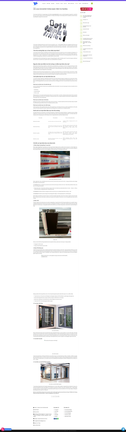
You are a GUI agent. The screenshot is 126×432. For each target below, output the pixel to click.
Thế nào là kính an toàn (87, 51)
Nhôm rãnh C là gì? (86, 22)
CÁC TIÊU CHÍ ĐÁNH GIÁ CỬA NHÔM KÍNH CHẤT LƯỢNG (87, 16)
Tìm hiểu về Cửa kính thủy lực (88, 58)
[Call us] (58, 418)
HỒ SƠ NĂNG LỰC (85, 3)
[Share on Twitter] (53, 396)
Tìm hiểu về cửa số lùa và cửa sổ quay (88, 49)
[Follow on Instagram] (56, 418)
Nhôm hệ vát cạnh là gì (86, 45)
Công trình (57, 3)
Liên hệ (56, 416)
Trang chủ (56, 409)
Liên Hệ (80, 3)
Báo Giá (65, 3)
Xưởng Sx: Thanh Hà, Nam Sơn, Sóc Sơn (40, 418)
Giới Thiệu (48, 3)
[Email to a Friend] (55, 396)
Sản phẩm (52, 3)
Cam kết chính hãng (68, 409)
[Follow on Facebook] (54, 418)
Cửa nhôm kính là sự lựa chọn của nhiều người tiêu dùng (88, 39)
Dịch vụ (61, 3)
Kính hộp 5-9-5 (85, 19)
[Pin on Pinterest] (57, 396)
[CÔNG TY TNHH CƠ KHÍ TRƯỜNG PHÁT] (37, 3)
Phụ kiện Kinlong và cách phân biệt (87, 26)
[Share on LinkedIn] (58, 396)
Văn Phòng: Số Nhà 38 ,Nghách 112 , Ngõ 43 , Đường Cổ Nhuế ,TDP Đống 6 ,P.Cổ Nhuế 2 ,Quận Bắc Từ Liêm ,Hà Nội (42, 415)
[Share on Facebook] (52, 396)
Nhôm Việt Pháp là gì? (86, 61)
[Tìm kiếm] (92, 3)
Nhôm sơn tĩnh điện (86, 35)
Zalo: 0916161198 (37, 425)
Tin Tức (76, 3)
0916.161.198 (81, 0)
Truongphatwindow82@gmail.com (88, 0)
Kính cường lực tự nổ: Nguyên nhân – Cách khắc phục (87, 42)
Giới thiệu (56, 411)
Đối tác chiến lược (71, 3)
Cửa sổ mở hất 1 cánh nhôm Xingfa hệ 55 (87, 55)
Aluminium (85, 32)
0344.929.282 (36, 409)
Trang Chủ (44, 3)
